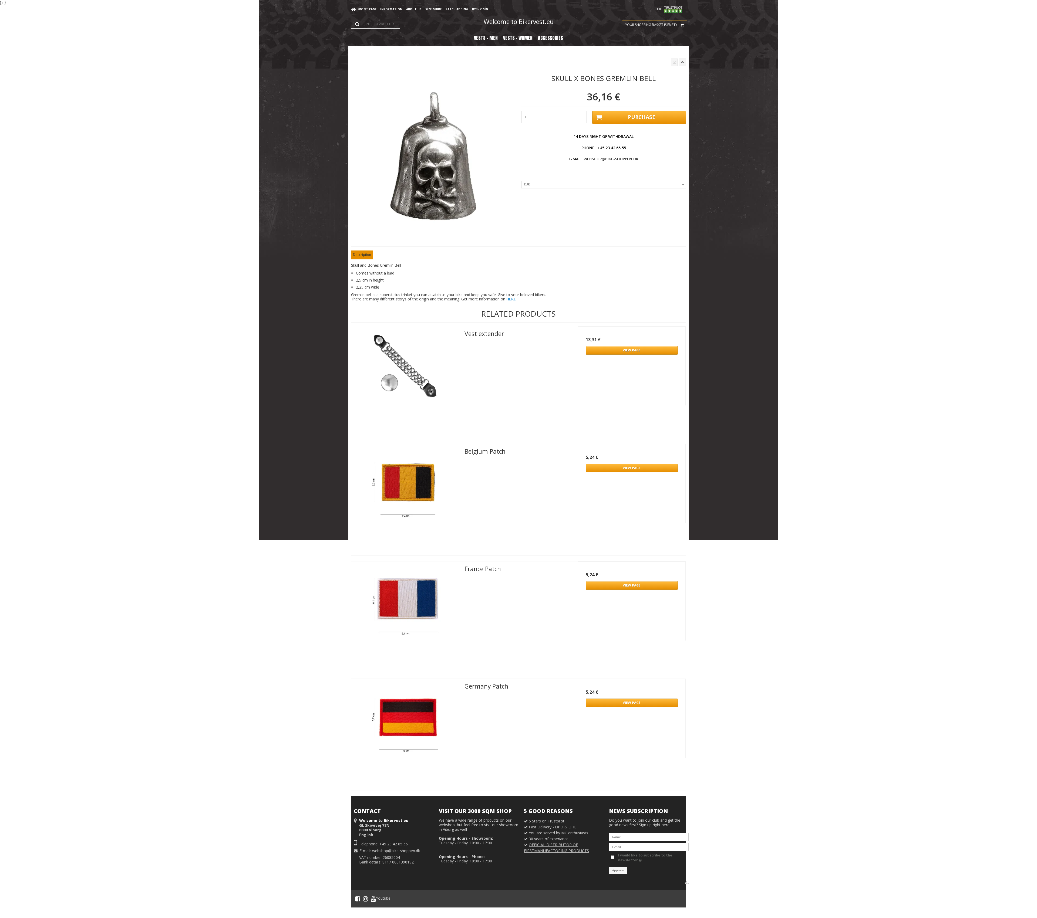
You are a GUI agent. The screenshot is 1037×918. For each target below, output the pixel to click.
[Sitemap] (687, 882)
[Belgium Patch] (405, 498)
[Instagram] (365, 899)
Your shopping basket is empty (651, 24)
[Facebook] (357, 899)
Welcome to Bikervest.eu (519, 22)
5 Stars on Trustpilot (546, 821)
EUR (658, 9)
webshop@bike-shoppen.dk (610, 158)
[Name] (649, 836)
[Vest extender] (405, 380)
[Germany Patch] (405, 733)
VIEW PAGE (632, 350)
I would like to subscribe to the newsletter (644, 857)
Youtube (383, 898)
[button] (674, 62)
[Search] (375, 24)
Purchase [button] (641, 117)
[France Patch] (405, 615)
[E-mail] (649, 846)
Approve (618, 870)
